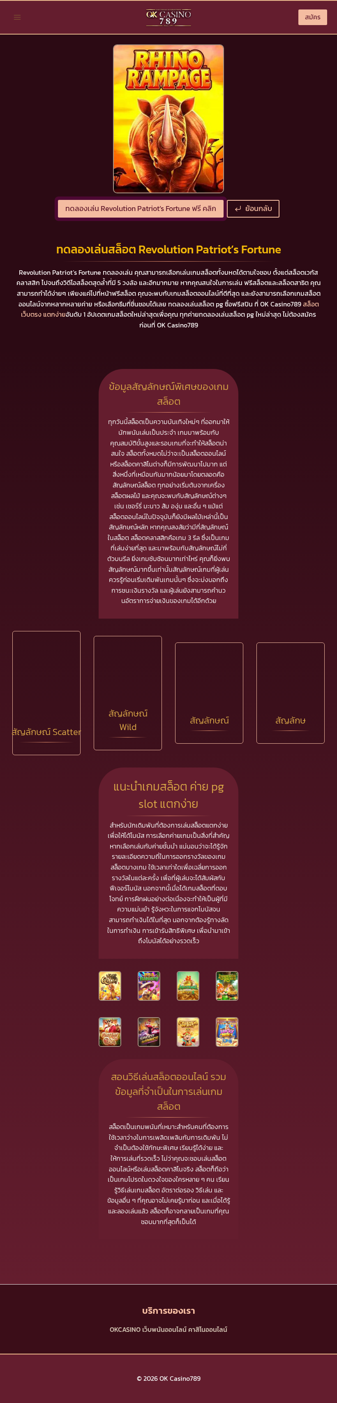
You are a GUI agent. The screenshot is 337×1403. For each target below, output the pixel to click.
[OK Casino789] (168, 17)
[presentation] (109, 986)
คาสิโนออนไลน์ (207, 1329)
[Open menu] (17, 17)
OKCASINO (125, 1329)
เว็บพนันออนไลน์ (164, 1329)
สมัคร (313, 17)
